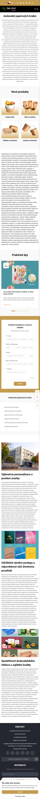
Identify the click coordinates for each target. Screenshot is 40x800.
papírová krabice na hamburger (13, 415)
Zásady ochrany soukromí (20, 749)
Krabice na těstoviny (30, 140)
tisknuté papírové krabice (11, 407)
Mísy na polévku (30, 117)
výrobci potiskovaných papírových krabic (16, 422)
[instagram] (26, 3)
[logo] (8, 9)
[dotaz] (37, 406)
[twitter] (32, 3)
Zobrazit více (7, 304)
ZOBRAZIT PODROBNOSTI (10, 106)
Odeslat (20, 384)
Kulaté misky (10, 117)
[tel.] (37, 392)
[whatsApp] (37, 397)
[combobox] (10, 347)
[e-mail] (37, 401)
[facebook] (17, 3)
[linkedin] (23, 3)
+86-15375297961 (21, 734)
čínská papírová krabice (11, 426)
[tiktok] (29, 3)
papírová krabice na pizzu (11, 419)
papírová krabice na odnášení (12, 411)
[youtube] (20, 3)
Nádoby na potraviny (10, 140)
